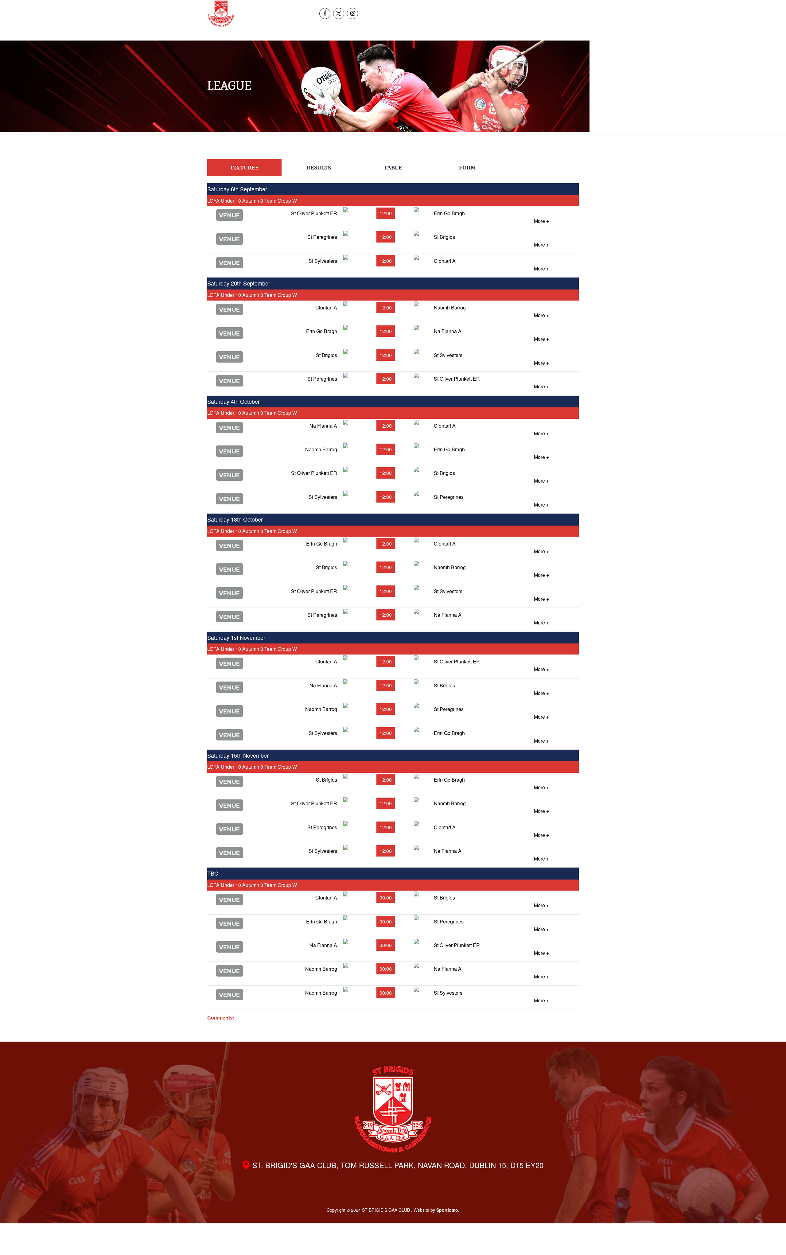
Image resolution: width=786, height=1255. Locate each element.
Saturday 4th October (233, 401)
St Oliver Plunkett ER (314, 213)
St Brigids (444, 236)
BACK (564, 154)
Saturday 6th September (237, 189)
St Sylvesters (323, 260)
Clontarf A (445, 260)
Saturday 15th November (238, 755)
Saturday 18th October (235, 519)
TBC (212, 873)
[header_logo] (221, 13)
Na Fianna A (447, 331)
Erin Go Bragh (449, 213)
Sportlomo (447, 1210)
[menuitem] (699, 7)
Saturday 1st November (236, 637)
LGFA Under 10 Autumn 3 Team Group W (252, 200)
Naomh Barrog (450, 307)
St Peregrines (322, 236)
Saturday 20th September (238, 283)
